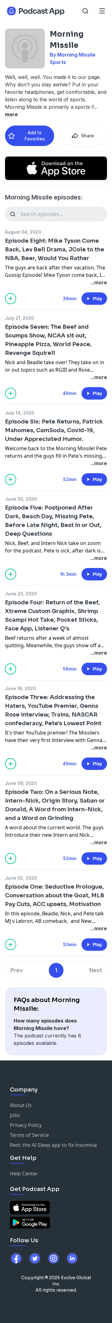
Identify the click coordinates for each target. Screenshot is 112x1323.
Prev (17, 970)
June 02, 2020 (21, 878)
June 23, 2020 (21, 593)
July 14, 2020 (19, 412)
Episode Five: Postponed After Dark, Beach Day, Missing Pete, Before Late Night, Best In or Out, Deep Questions (53, 520)
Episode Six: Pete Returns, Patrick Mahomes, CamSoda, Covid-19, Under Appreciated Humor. (54, 430)
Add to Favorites (35, 135)
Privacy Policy (26, 1125)
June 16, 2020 (20, 688)
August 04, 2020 (23, 232)
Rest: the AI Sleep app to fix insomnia (53, 1145)
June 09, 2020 (21, 783)
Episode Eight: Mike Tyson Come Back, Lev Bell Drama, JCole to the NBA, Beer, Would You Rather (54, 249)
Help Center (24, 1173)
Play (97, 298)
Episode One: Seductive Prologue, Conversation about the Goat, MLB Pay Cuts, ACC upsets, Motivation (54, 895)
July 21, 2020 (19, 318)
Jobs (15, 1115)
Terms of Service (29, 1135)
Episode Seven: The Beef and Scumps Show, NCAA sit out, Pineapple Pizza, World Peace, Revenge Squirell (48, 339)
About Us (21, 1105)
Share (87, 135)
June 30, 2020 (21, 498)
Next (95, 970)
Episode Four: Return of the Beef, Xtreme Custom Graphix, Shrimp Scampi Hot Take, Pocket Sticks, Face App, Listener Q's (52, 615)
